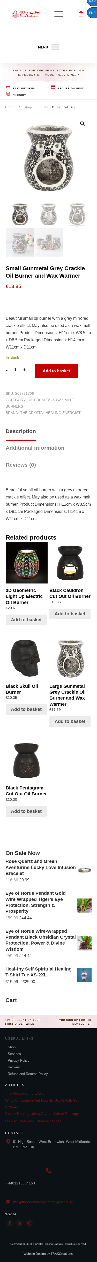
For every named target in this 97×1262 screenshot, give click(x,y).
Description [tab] (21, 431)
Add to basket (56, 371)
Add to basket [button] (26, 619)
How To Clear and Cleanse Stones (33, 1121)
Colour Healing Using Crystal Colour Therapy (42, 1114)
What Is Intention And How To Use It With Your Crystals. (43, 1103)
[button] (82, 123)
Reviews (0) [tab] (21, 465)
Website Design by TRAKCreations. (48, 1254)
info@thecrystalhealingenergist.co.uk (42, 1202)
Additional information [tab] (35, 448)
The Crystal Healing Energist (50, 413)
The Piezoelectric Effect (24, 1093)
